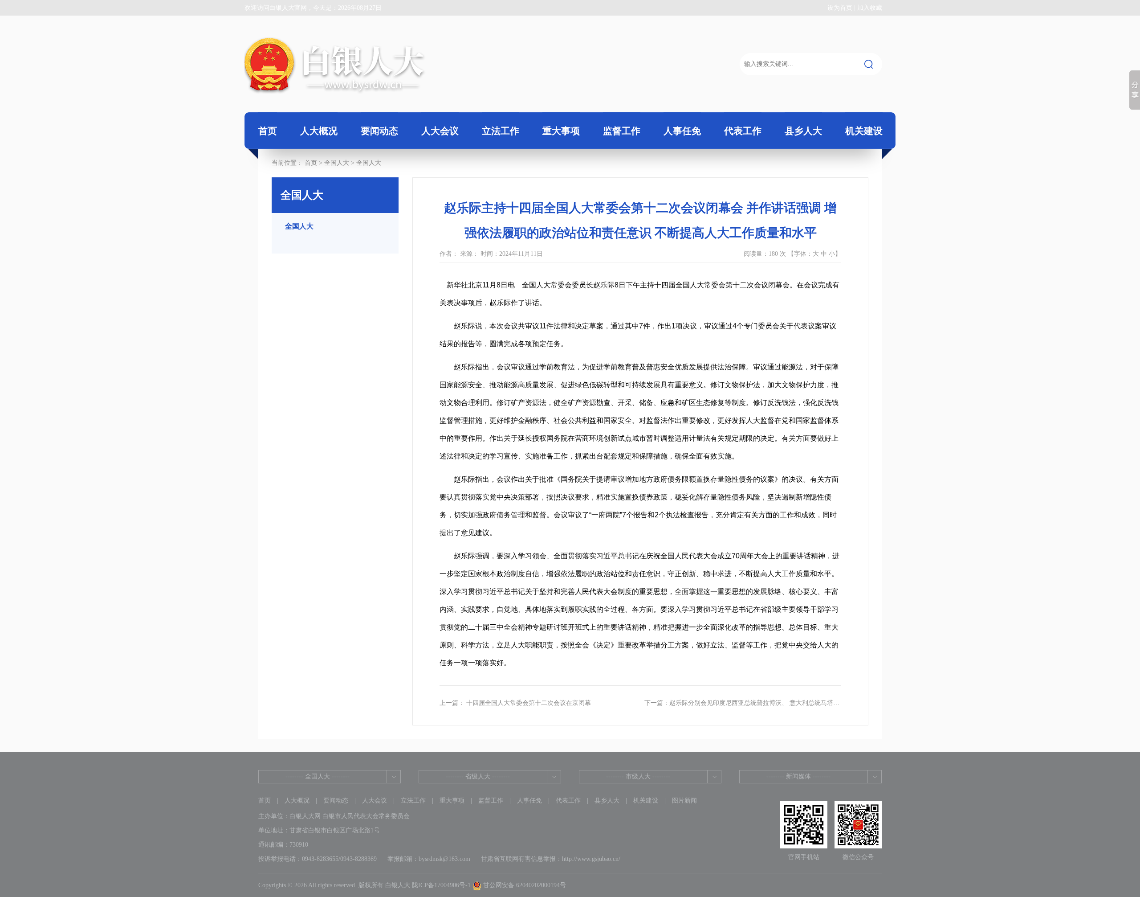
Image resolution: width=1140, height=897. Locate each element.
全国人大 (368, 163)
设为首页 (839, 7)
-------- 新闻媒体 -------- (798, 776)
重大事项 (452, 800)
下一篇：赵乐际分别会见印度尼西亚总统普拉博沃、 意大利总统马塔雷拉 (741, 703)
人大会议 (374, 800)
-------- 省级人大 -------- (478, 776)
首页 (267, 131)
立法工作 (413, 800)
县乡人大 (606, 800)
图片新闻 (684, 800)
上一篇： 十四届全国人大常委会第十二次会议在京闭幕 (515, 703)
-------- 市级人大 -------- (638, 776)
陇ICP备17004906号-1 (441, 885)
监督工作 (490, 800)
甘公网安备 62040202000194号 (523, 885)
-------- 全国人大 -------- (317, 776)
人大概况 (297, 800)
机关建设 (645, 800)
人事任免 (529, 800)
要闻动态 (335, 800)
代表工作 (568, 800)
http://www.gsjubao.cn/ (591, 859)
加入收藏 (869, 7)
